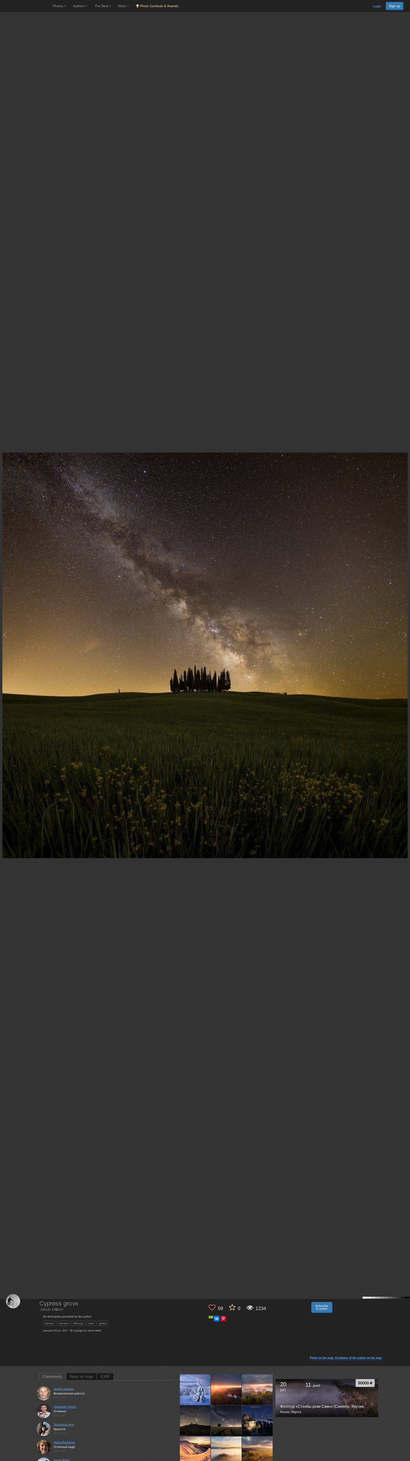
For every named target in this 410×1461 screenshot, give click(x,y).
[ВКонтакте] (216, 1318)
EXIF (105, 1376)
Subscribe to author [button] (321, 1307)
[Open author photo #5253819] (257, 1389)
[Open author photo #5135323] (226, 1420)
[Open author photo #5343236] (226, 1389)
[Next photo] (405, 634)
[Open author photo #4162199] (195, 1451)
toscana (63, 1323)
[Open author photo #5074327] (257, 1420)
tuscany (49, 1323)
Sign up (394, 6)
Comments (52, 1376)
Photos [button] (58, 6)
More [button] (122, 6)
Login (377, 6)
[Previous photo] (4, 634)
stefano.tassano (64, 1389)
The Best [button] (102, 6)
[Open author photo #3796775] (257, 1451)
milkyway (78, 1323)
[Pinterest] (223, 1318)
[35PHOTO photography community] (26, 6)
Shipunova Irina (64, 1424)
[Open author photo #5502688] (195, 1389)
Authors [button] (79, 6)
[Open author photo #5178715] (195, 1420)
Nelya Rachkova (64, 1442)
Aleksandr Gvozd (65, 1407)
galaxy (103, 1323)
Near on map (81, 1376)
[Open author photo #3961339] (226, 1451)
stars (91, 1323)
